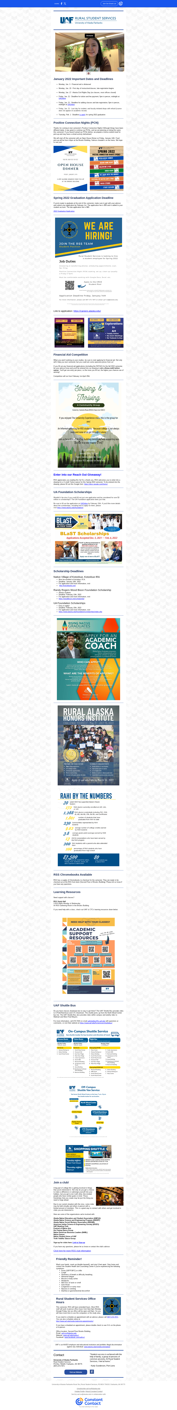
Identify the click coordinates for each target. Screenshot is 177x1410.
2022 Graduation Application (64, 211)
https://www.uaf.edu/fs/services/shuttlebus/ (96, 1023)
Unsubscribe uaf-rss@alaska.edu (88, 1388)
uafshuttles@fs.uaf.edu (96, 1021)
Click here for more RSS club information (72, 1251)
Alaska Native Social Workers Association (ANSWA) (74, 1222)
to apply (82, 115)
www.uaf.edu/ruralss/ (71, 1335)
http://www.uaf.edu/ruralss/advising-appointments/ (74, 1321)
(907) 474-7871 (112, 1317)
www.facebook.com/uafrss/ (75, 1337)
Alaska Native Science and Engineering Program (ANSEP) (77, 1220)
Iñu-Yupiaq (58, 1230)
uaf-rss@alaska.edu (68, 1333)
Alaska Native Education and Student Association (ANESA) (77, 1218)
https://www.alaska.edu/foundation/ (70, 508)
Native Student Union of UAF (65, 1236)
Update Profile (80, 1391)
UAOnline (62, 98)
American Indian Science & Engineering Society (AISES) (76, 1224)
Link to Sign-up (79, 1242)
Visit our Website (76, 1372)
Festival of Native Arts (62, 1228)
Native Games (59, 1234)
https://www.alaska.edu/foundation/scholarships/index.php (80, 612)
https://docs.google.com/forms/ (96, 484)
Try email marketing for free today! (88, 1406)
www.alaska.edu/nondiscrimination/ (97, 1347)
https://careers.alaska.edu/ (87, 311)
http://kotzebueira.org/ (67, 586)
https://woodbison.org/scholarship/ (71, 599)
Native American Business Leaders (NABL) (70, 1232)
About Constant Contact (94, 1391)
